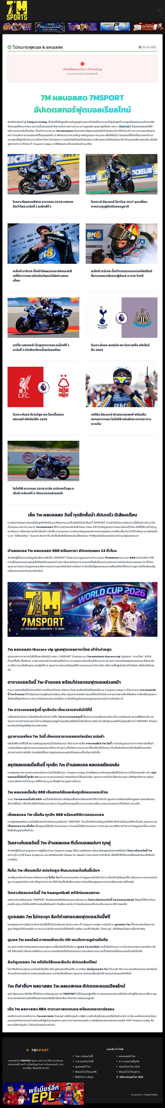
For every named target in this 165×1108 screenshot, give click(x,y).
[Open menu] (160, 10)
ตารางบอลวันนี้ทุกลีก (129, 1061)
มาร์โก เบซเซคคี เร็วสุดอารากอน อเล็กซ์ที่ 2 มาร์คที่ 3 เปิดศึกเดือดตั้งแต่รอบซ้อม (41, 347)
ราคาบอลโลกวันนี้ (84, 1061)
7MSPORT (124, 126)
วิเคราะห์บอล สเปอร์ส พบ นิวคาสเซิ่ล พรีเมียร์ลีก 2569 (120, 347)
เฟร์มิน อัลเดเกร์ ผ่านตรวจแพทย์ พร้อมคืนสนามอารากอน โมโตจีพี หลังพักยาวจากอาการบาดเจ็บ (121, 419)
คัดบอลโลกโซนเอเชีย (86, 1071)
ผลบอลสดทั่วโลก (127, 1056)
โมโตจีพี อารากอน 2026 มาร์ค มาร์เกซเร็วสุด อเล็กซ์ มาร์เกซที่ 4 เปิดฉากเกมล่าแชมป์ (43, 491)
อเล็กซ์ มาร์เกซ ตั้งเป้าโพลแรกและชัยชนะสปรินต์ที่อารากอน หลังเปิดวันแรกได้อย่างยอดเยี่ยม (42, 276)
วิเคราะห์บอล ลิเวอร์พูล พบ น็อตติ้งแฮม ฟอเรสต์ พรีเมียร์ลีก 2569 (38, 417)
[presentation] (43, 174)
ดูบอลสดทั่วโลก (83, 1066)
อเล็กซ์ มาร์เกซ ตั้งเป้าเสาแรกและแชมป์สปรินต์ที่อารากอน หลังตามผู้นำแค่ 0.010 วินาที (121, 273)
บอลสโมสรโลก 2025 (129, 1066)
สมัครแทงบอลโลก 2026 (131, 1076)
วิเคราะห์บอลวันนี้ (84, 1056)
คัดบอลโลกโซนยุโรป (129, 1071)
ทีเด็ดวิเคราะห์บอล (84, 1076)
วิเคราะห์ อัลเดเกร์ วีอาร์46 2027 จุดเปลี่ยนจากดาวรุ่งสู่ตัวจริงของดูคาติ (119, 204)
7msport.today (150, 1094)
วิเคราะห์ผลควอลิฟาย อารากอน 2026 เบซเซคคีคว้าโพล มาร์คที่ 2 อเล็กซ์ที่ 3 (43, 204)
